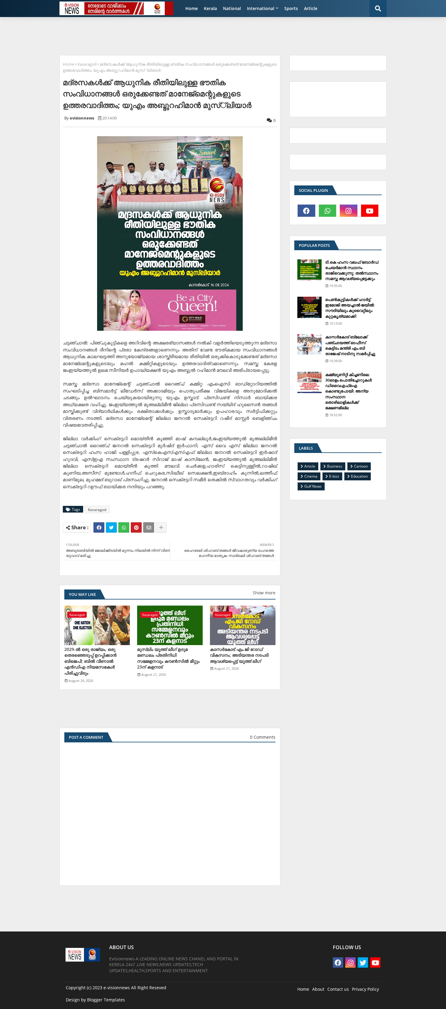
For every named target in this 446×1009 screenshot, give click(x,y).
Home (191, 8)
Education (359, 476)
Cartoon (361, 466)
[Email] (148, 527)
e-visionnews (116, 987)
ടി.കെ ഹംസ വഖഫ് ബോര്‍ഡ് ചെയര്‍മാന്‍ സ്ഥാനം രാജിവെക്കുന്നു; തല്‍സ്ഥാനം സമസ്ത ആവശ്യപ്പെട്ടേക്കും (352, 270)
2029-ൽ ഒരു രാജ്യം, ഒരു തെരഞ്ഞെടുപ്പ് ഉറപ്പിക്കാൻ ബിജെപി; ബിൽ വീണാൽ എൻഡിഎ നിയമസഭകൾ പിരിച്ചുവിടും (90, 661)
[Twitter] (111, 527)
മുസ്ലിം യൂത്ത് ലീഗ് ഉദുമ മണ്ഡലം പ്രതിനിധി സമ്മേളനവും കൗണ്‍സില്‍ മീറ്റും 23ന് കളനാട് (168, 658)
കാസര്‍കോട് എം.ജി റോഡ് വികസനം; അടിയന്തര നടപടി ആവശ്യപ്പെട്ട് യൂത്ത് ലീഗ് (239, 655)
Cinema (310, 476)
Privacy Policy (365, 989)
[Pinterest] (136, 527)
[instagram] (349, 210)
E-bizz (334, 476)
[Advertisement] (203, 35)
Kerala (210, 8)
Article (310, 8)
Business (334, 466)
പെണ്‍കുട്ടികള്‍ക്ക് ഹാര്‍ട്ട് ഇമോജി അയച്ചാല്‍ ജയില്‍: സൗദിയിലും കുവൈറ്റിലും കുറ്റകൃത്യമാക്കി (350, 308)
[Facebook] (98, 527)
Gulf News (313, 486)
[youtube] (370, 210)
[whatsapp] (328, 210)
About (318, 989)
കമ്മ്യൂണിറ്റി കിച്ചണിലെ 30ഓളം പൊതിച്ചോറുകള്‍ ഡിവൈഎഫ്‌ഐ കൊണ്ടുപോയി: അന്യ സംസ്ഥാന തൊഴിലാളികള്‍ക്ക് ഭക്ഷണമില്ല (348, 391)
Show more (264, 593)
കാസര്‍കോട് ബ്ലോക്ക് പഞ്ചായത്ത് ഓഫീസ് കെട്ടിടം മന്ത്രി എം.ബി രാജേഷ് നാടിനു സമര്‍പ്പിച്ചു (350, 345)
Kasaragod (86, 64)
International (260, 8)
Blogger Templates (106, 1000)
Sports (291, 8)
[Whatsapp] (123, 527)
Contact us (338, 989)
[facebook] (306, 210)
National (232, 8)
